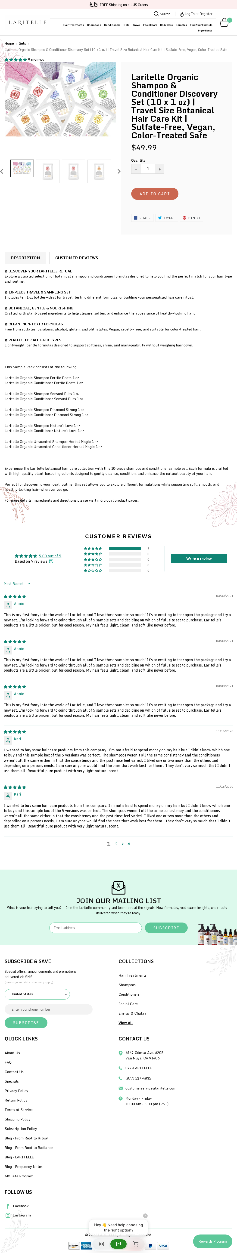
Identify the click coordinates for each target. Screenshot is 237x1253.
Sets (127, 24)
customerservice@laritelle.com (150, 1088)
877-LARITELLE (138, 1068)
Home (9, 43)
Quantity (138, 160)
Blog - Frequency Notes (24, 1166)
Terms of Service (19, 1109)
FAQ (8, 1062)
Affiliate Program (19, 1176)
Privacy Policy (16, 1090)
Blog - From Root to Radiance (29, 1147)
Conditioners (112, 24)
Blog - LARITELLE (19, 1157)
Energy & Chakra (132, 1013)
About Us (12, 1052)
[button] (16, 60)
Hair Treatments (73, 24)
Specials (12, 1081)
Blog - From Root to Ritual (26, 1138)
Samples (181, 24)
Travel (136, 24)
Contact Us (14, 1071)
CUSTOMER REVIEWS (76, 258)
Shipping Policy (18, 1119)
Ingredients (205, 30)
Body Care (166, 24)
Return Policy (16, 1100)
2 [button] (116, 844)
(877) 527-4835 (138, 1078)
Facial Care (150, 24)
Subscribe (166, 928)
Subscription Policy (21, 1128)
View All (125, 1022)
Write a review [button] (199, 559)
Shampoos (94, 24)
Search (164, 13)
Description (25, 258)
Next (119, 171)
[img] (15, 596)
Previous (1, 171)
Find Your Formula (201, 24)
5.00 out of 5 (50, 556)
